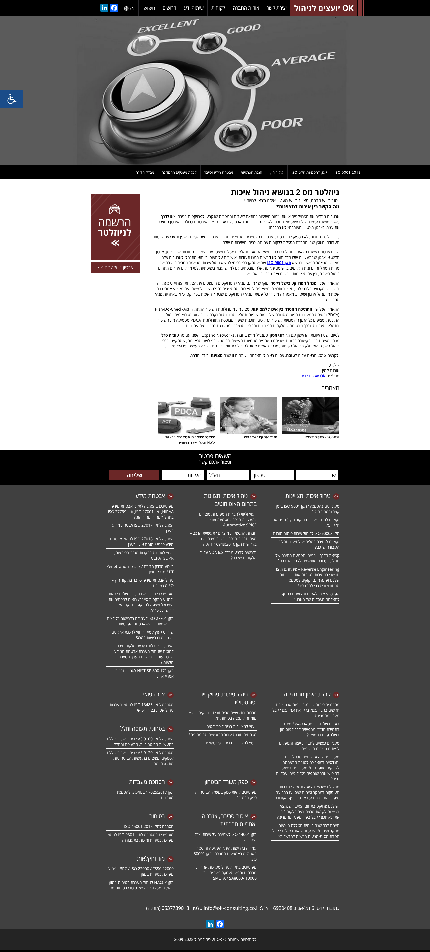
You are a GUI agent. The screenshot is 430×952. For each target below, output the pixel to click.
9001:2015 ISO (348, 172)
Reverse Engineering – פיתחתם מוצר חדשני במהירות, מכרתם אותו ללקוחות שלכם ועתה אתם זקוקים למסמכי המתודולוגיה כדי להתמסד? (307, 577)
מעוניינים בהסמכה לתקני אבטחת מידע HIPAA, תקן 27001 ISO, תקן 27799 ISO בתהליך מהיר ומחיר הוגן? (140, 511)
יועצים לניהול (311, 376)
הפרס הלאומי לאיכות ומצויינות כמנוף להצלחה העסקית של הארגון (310, 596)
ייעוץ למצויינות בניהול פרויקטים (231, 726)
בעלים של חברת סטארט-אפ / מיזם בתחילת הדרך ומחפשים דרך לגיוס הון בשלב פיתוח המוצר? (309, 729)
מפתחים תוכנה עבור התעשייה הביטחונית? (223, 734)
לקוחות (218, 7)
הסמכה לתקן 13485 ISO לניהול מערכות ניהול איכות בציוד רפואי (142, 707)
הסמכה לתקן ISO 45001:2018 (149, 826)
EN (132, 8)
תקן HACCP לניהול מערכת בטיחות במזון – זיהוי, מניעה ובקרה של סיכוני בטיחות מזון (140, 885)
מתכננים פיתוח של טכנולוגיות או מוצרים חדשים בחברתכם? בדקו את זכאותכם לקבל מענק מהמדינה (305, 710)
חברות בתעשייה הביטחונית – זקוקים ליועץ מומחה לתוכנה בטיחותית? (223, 715)
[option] (215, 90)
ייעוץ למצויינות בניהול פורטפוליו (231, 743)
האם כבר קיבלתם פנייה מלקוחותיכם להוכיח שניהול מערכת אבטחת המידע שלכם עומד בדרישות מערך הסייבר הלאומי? (144, 654)
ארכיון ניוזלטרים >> (115, 267)
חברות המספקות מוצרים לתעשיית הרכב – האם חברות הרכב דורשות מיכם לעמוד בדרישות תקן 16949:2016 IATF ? (223, 538)
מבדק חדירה (145, 172)
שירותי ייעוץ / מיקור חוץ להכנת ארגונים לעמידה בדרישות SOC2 (142, 634)
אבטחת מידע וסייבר (218, 172)
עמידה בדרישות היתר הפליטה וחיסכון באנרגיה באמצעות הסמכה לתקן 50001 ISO (225, 853)
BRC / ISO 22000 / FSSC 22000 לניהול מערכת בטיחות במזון (141, 871)
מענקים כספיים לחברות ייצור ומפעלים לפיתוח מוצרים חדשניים (309, 745)
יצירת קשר (277, 7)
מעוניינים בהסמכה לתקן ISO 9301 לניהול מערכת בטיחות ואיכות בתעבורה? (140, 837)
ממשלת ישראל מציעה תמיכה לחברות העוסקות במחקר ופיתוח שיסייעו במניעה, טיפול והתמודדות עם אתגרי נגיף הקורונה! (306, 792)
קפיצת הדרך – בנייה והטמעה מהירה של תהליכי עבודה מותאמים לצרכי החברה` (307, 558)
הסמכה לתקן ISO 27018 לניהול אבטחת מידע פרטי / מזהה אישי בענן (142, 541)
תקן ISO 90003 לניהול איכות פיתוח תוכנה (306, 533)
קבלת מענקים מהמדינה (179, 172)
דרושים (169, 7)
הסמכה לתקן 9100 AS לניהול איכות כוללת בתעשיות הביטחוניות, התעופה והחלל (140, 741)
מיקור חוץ (277, 172)
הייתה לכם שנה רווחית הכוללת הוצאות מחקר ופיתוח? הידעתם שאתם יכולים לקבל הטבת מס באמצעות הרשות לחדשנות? (305, 831)
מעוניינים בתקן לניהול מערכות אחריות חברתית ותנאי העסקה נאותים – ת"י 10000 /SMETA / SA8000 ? (226, 873)
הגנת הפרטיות (251, 172)
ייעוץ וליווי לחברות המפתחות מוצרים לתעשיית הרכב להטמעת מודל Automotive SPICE (228, 519)
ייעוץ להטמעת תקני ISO (309, 172)
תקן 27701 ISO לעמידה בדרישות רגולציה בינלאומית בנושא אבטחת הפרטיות (140, 621)
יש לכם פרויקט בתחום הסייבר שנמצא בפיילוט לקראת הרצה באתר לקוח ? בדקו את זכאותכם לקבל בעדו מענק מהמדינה (307, 811)
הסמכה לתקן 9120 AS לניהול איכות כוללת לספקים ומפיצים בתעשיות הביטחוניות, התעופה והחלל (140, 758)
